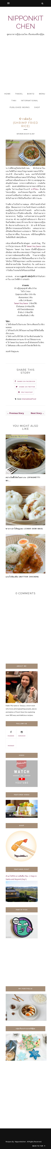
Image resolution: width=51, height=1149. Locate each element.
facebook (11, 736)
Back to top (38, 1146)
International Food (29, 399)
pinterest (11, 745)
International (29, 100)
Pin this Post (27, 392)
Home (7, 94)
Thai (13, 100)
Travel (19, 94)
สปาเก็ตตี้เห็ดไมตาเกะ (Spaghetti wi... (23, 479)
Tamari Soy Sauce (34, 246)
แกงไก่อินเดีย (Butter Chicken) (22, 576)
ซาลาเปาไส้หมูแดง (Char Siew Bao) (24, 528)
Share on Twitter (27, 387)
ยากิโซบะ (35, 189)
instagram (21, 736)
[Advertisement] (25, 66)
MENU (42, 94)
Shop (37, 107)
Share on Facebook (26, 381)
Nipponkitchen (25, 22)
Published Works (20, 107)
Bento (30, 94)
